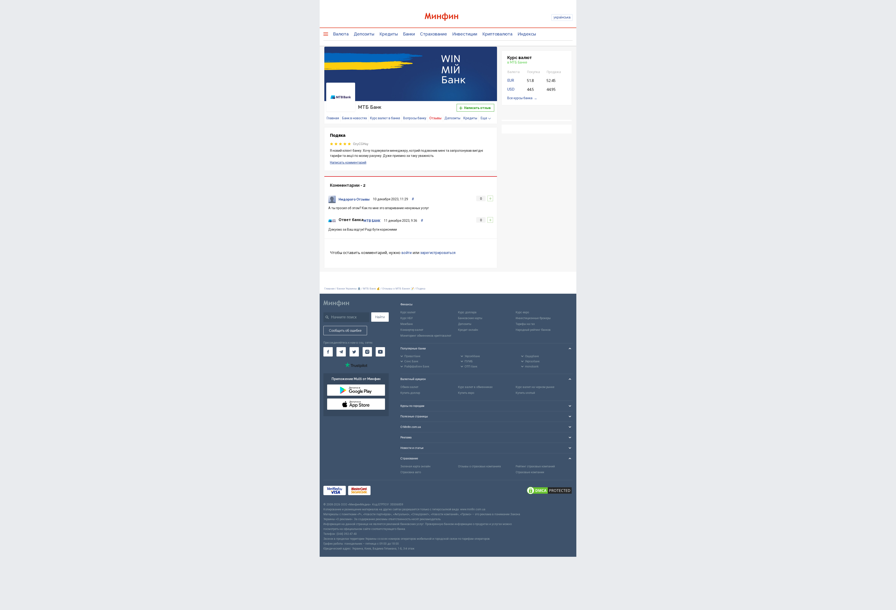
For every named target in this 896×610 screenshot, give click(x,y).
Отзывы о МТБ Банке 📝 (398, 288)
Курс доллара (467, 312)
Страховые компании (530, 472)
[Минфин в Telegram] (341, 351)
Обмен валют (409, 387)
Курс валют (408, 312)
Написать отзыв (477, 108)
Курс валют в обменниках (475, 387)
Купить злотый (525, 393)
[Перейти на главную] (448, 17)
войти (406, 252)
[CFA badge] (383, 491)
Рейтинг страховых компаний (535, 466)
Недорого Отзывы (354, 199)
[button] (487, 56)
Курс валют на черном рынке (535, 387)
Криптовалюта (497, 34)
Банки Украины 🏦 (349, 288)
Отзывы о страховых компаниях (479, 466)
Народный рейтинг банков (533, 329)
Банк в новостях (354, 118)
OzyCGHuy (360, 144)
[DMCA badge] (549, 491)
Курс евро (522, 312)
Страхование (433, 34)
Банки (409, 34)
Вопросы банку (414, 118)
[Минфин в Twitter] (354, 351)
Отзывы (435, 118)
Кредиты (388, 34)
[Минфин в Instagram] (367, 351)
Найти (380, 317)
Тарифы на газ (525, 324)
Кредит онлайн (468, 329)
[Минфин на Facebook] (328, 351)
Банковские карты (470, 318)
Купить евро (466, 393)
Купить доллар (410, 393)
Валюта (341, 34)
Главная (333, 118)
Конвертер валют (411, 329)
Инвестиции (464, 34)
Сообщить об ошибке (345, 330)
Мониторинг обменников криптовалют (425, 335)
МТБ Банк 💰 (371, 288)
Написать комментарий (348, 162)
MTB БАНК (372, 221)
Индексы (527, 34)
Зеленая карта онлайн (415, 466)
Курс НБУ (406, 318)
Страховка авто (410, 472)
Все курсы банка (519, 98)
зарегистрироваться (437, 252)
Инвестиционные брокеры (533, 318)
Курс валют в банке (385, 118)
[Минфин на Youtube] (380, 351)
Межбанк (406, 324)
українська (561, 17)
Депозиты (364, 34)
